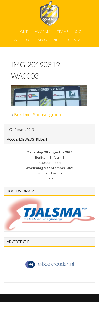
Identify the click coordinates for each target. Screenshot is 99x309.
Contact (76, 40)
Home (23, 31)
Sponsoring (49, 40)
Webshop (22, 40)
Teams (63, 31)
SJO (78, 31)
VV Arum (42, 31)
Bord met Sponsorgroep (37, 114)
